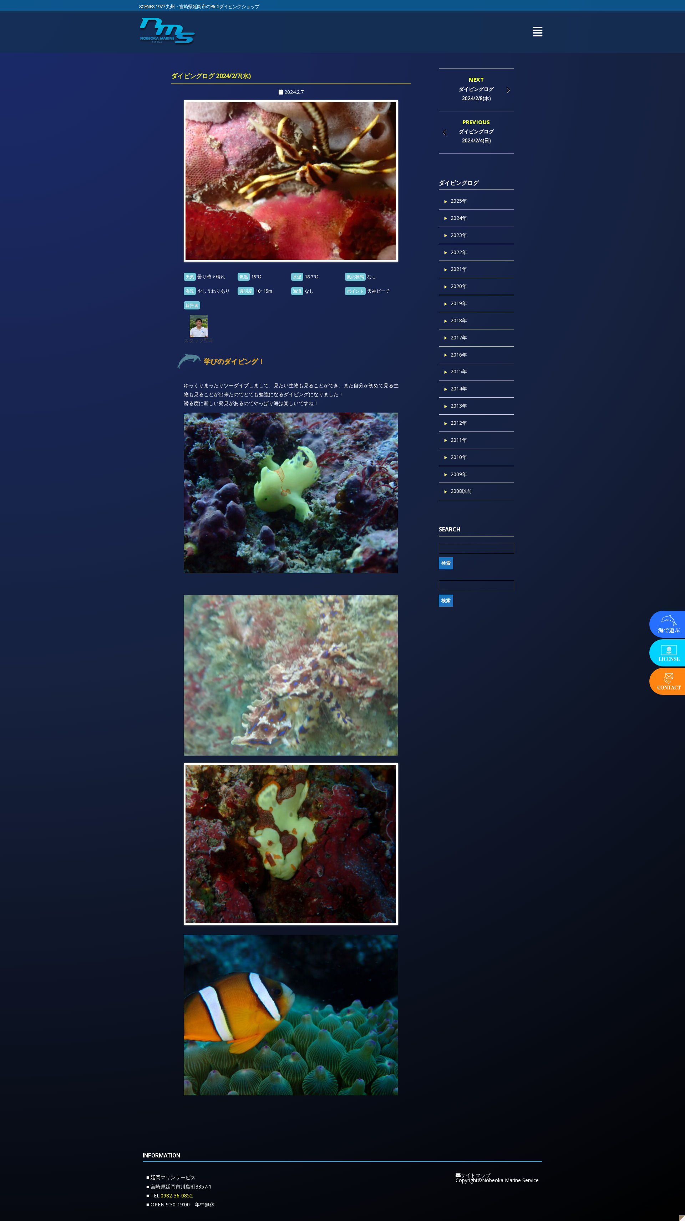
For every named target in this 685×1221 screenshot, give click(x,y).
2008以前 (461, 491)
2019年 (459, 303)
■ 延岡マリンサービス (171, 1177)
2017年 (459, 337)
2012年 (459, 422)
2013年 (459, 405)
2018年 (459, 320)
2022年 (459, 252)
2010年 (459, 457)
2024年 (459, 218)
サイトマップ (476, 1175)
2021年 (459, 269)
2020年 (459, 286)
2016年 (459, 354)
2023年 (459, 235)
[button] (537, 31)
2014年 (459, 388)
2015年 (459, 371)
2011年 (459, 440)
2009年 (459, 474)
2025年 (459, 200)
